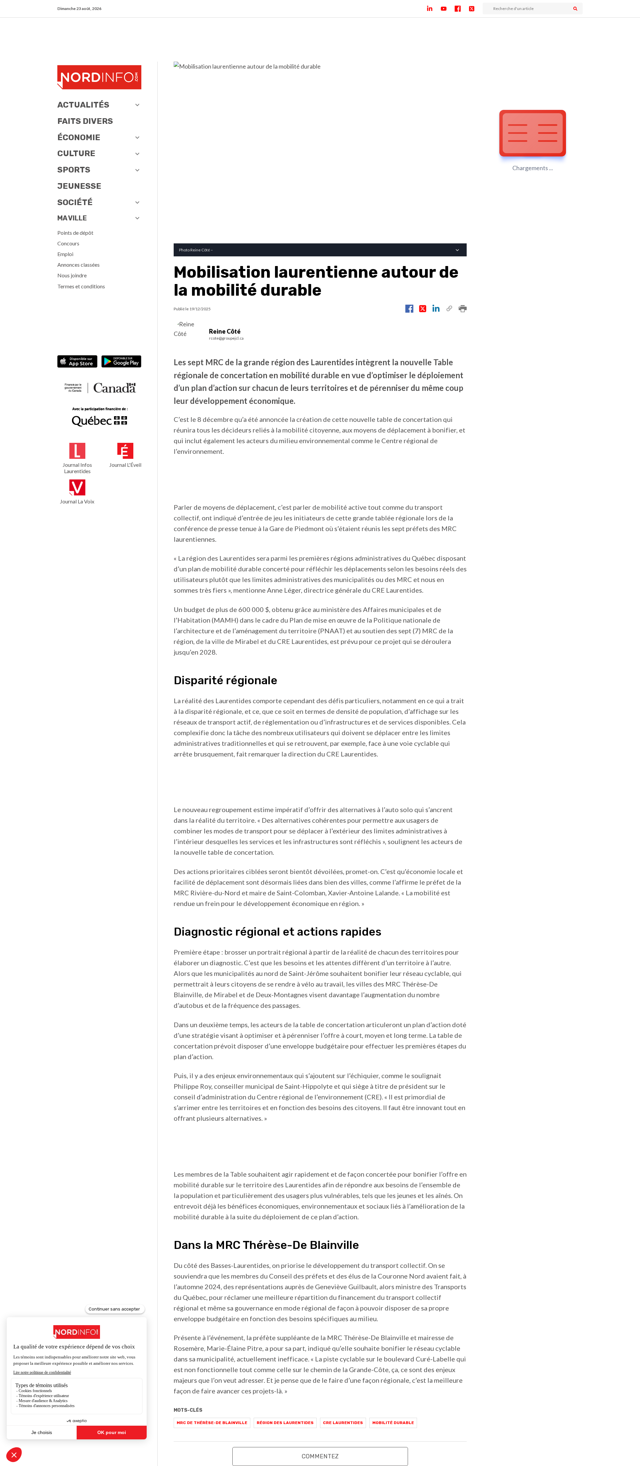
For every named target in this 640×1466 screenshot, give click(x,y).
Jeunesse (79, 186)
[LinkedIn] (434, 9)
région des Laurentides (285, 1422)
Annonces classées (78, 264)
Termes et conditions (81, 286)
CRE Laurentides (343, 1422)
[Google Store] (121, 362)
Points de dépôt (75, 232)
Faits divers (85, 121)
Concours (68, 243)
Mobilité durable (393, 1422)
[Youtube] (448, 9)
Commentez (320, 1456)
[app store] (77, 362)
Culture (76, 153)
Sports (73, 169)
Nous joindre (72, 275)
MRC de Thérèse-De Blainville (212, 1422)
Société (75, 202)
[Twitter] (476, 9)
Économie (78, 137)
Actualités (83, 105)
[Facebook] (462, 9)
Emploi (65, 254)
